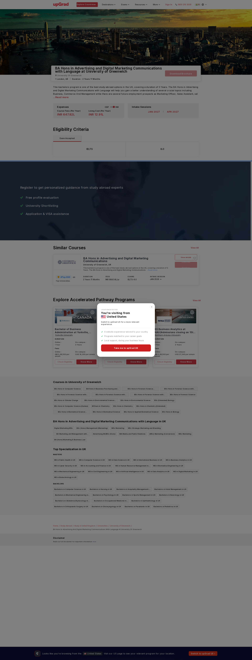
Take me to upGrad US (126, 348)
